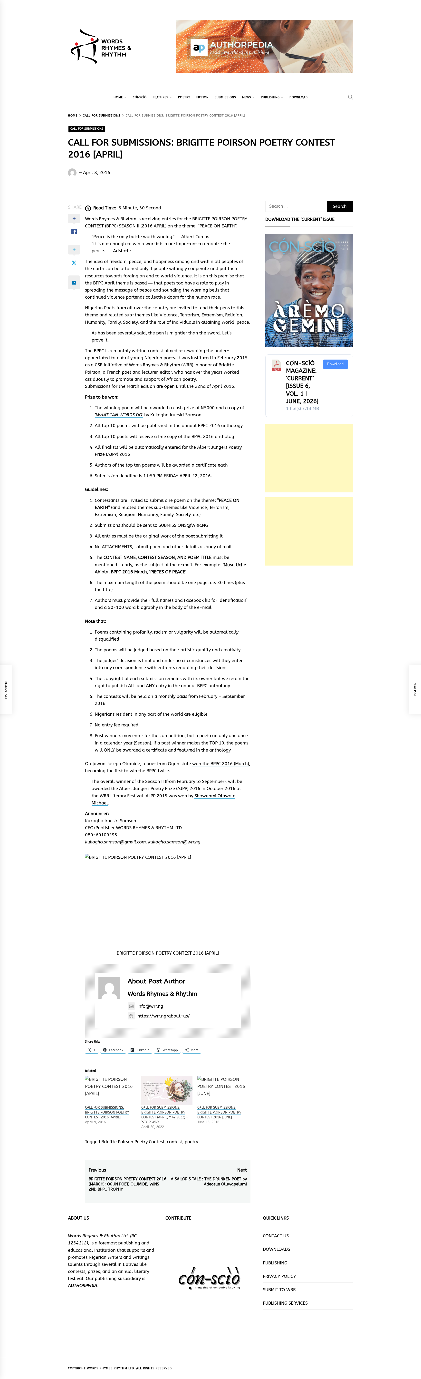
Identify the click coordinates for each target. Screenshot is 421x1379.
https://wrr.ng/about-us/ (163, 1016)
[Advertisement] (309, 458)
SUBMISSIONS (225, 97)
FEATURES (160, 97)
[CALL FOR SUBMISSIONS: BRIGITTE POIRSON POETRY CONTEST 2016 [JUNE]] (223, 1090)
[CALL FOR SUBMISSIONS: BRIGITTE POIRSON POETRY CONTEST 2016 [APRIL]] (110, 1090)
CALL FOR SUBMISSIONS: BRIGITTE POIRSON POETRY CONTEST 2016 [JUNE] (219, 1112)
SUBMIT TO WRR (279, 1289)
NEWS (246, 97)
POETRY (184, 97)
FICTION (202, 97)
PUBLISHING (270, 97)
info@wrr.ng (150, 1006)
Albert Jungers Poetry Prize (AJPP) (154, 788)
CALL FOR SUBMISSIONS (86, 128)
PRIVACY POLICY (279, 1276)
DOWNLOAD (298, 97)
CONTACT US (276, 1236)
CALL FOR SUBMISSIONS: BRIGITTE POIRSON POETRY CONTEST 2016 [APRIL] (107, 1112)
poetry (191, 1141)
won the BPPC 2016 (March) (220, 763)
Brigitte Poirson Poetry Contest (132, 1141)
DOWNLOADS (276, 1249)
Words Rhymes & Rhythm (162, 993)
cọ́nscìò (140, 97)
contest (174, 1141)
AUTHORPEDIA (82, 1285)
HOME (118, 97)
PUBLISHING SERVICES (285, 1303)
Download (335, 364)
